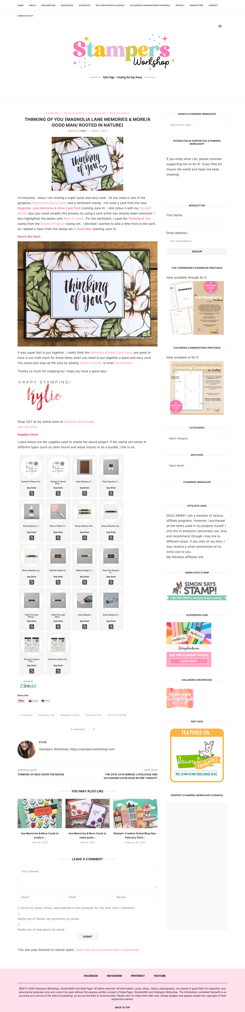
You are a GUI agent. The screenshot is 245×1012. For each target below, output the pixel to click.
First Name (174, 215)
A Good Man (26, 715)
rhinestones (123, 363)
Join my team (27, 427)
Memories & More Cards (49, 203)
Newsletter (196, 5)
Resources (67, 5)
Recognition (48, 5)
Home (21, 5)
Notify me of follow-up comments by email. (49, 919)
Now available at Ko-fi (182, 357)
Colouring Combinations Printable (150, 5)
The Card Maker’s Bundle (110, 5)
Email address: (177, 233)
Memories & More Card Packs (111, 352)
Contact (213, 5)
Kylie (83, 130)
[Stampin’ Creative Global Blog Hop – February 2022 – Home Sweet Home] (135, 813)
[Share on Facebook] (99, 729)
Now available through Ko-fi (186, 277)
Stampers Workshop (78, 422)
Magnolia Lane (47, 715)
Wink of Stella (73, 218)
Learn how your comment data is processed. (107, 950)
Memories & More (70, 715)
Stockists (84, 5)
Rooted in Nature (53, 224)
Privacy (180, 5)
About (32, 5)
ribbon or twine (90, 363)
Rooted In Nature (117, 715)
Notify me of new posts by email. (41, 929)
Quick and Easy (93, 715)
